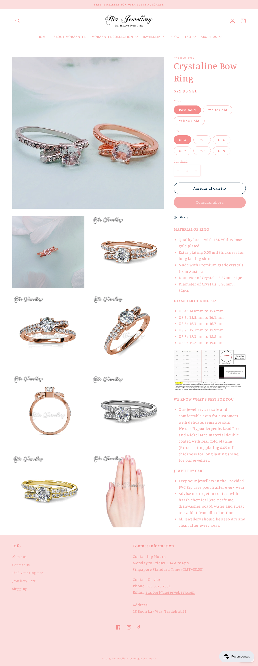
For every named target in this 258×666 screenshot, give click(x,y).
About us (19, 556)
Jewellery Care (24, 581)
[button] (17, 21)
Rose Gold (187, 110)
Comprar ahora (210, 202)
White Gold (217, 110)
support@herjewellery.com (170, 592)
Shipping (19, 589)
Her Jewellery (120, 658)
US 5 (202, 140)
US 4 (182, 140)
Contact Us (21, 565)
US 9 (221, 151)
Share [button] (184, 217)
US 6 (221, 140)
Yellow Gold (189, 121)
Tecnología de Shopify (142, 658)
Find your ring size (27, 573)
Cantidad (181, 161)
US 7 (182, 151)
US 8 (202, 151)
